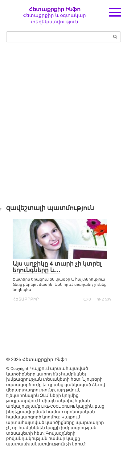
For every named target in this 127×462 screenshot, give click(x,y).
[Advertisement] (63, 123)
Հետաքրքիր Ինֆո (54, 9)
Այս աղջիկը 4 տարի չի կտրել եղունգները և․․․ (57, 267)
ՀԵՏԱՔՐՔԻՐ (26, 299)
